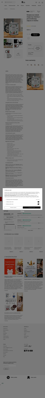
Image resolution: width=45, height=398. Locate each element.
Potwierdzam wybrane (13, 207)
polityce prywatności (27, 193)
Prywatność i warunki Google (24, 194)
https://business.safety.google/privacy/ (10, 195)
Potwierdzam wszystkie (31, 207)
